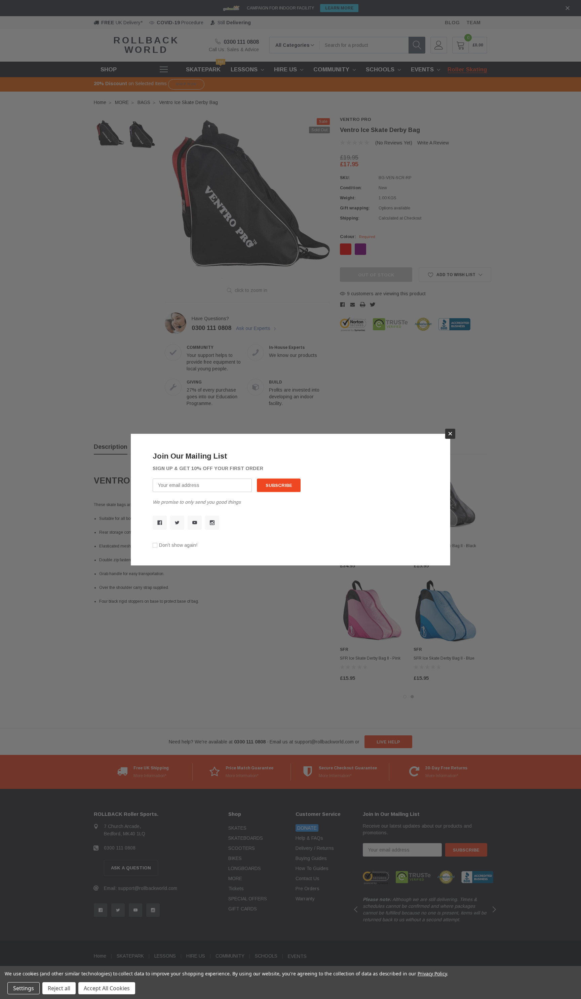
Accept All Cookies (107, 988)
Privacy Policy (432, 973)
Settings (23, 988)
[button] (450, 434)
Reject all (59, 988)
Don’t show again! (178, 545)
